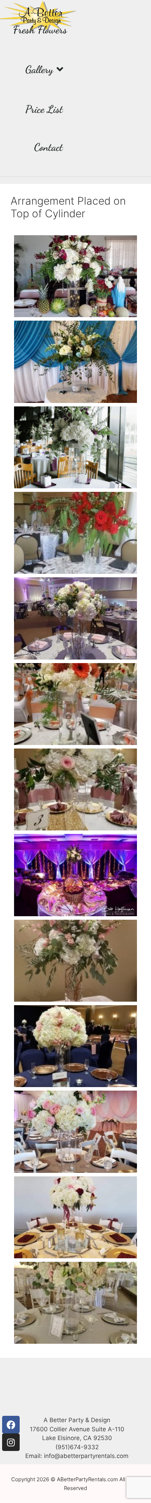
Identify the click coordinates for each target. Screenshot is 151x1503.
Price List (44, 109)
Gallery (39, 69)
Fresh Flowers (40, 29)
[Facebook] (11, 1424)
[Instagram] (11, 1442)
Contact (48, 147)
